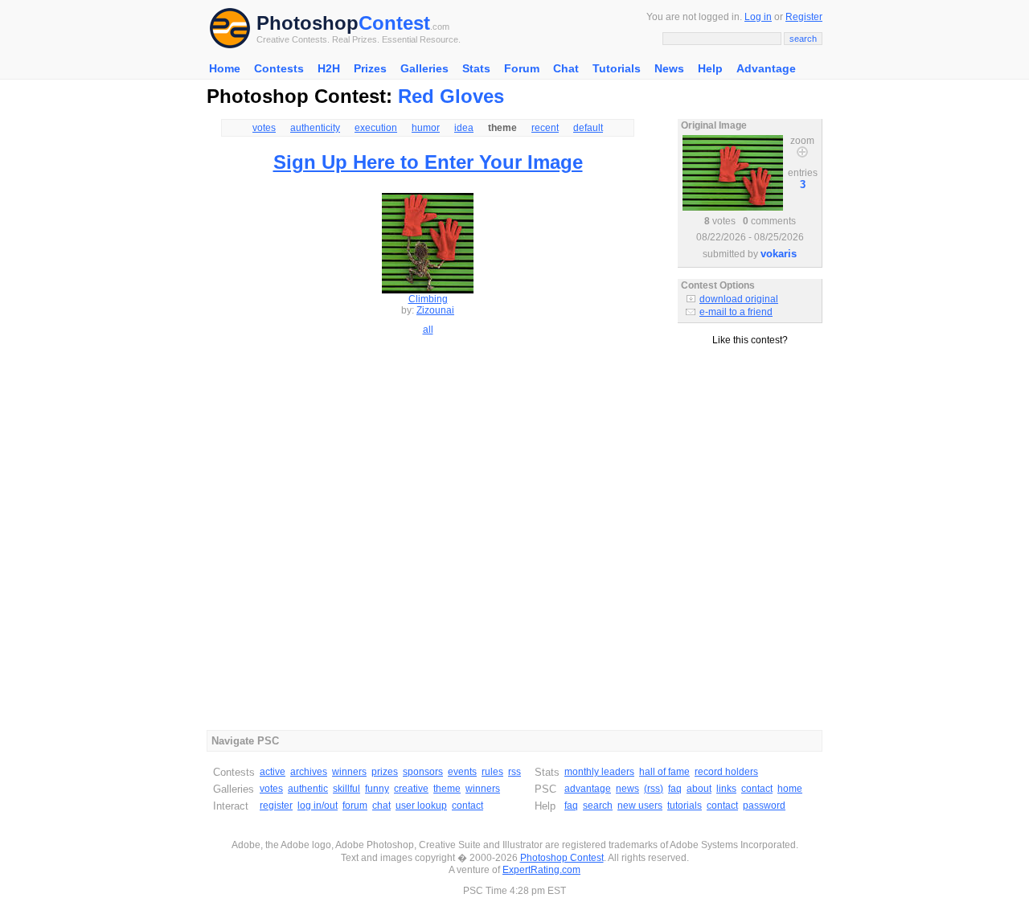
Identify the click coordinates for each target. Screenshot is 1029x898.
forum (354, 805)
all (428, 329)
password (764, 805)
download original (738, 299)
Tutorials (616, 68)
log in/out (317, 805)
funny (377, 788)
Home (224, 68)
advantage (587, 788)
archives (308, 771)
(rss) (653, 788)
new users (639, 805)
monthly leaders (599, 771)
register (276, 805)
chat (381, 805)
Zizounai (435, 310)
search (598, 805)
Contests (279, 68)
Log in (758, 17)
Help (710, 68)
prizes (384, 771)
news (627, 788)
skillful (346, 788)
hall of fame (664, 771)
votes (264, 127)
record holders (726, 771)
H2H (329, 68)
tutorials (684, 805)
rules (492, 771)
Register (803, 17)
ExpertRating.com (541, 869)
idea (464, 127)
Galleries (424, 68)
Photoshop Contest (562, 857)
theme (447, 788)
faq (675, 788)
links (726, 788)
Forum (521, 68)
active (272, 771)
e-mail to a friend (736, 312)
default (588, 127)
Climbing (428, 299)
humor (426, 127)
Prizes (370, 68)
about (699, 788)
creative (411, 788)
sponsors (423, 771)
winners (349, 771)
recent (545, 127)
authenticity (315, 127)
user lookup (421, 805)
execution (376, 127)
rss (514, 771)
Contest (394, 23)
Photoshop (307, 23)
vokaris (778, 254)
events (462, 771)
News (669, 68)
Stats (476, 68)
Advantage (766, 68)
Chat (566, 68)
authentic (308, 788)
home (789, 788)
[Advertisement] (750, 417)
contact (467, 805)
